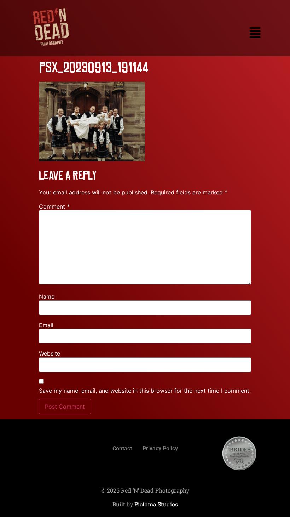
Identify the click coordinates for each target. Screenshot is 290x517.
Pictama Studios (156, 504)
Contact (122, 448)
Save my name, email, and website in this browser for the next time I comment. (145, 390)
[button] (183, 33)
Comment (54, 206)
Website (49, 353)
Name (46, 296)
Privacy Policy (160, 448)
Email (46, 325)
